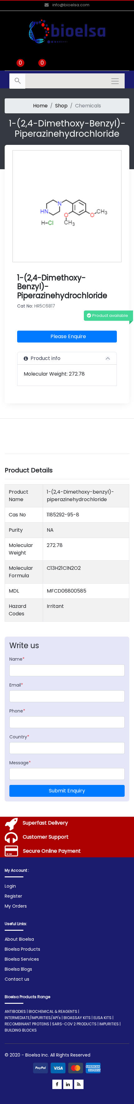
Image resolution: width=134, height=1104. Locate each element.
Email (16, 685)
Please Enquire (68, 336)
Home (40, 105)
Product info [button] (44, 358)
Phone (17, 711)
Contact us (17, 979)
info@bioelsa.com (70, 5)
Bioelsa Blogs (18, 969)
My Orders (16, 906)
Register (13, 896)
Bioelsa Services (22, 959)
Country (19, 737)
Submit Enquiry (67, 790)
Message (20, 763)
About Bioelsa (19, 939)
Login (10, 886)
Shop (61, 105)
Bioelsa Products (22, 949)
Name (17, 659)
